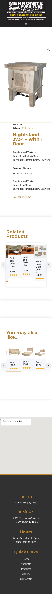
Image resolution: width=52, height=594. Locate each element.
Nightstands (27, 128)
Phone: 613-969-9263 (26, 502)
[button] (26, 24)
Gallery (26, 573)
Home (26, 558)
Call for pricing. (22, 196)
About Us (26, 563)
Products (26, 568)
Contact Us (26, 578)
